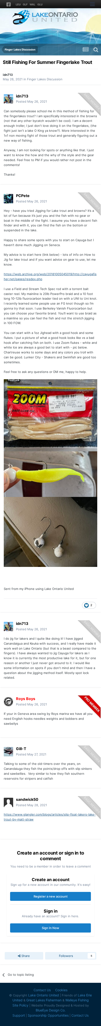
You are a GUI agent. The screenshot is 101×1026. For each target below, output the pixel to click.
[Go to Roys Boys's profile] (8, 701)
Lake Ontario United (43, 995)
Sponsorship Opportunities (48, 1015)
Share (25, 956)
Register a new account (51, 896)
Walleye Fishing (77, 1000)
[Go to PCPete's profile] (8, 198)
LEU (18, 4)
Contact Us (42, 990)
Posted (31, 101)
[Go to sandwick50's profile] (8, 802)
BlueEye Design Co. (51, 1010)
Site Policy (20, 1005)
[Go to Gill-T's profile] (8, 751)
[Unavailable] (50, 415)
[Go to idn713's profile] (8, 99)
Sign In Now (50, 928)
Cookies (61, 990)
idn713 (8, 75)
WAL (32, 4)
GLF (25, 4)
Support (18, 1015)
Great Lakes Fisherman (44, 1000)
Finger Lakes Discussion (44, 79)
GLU (40, 4)
